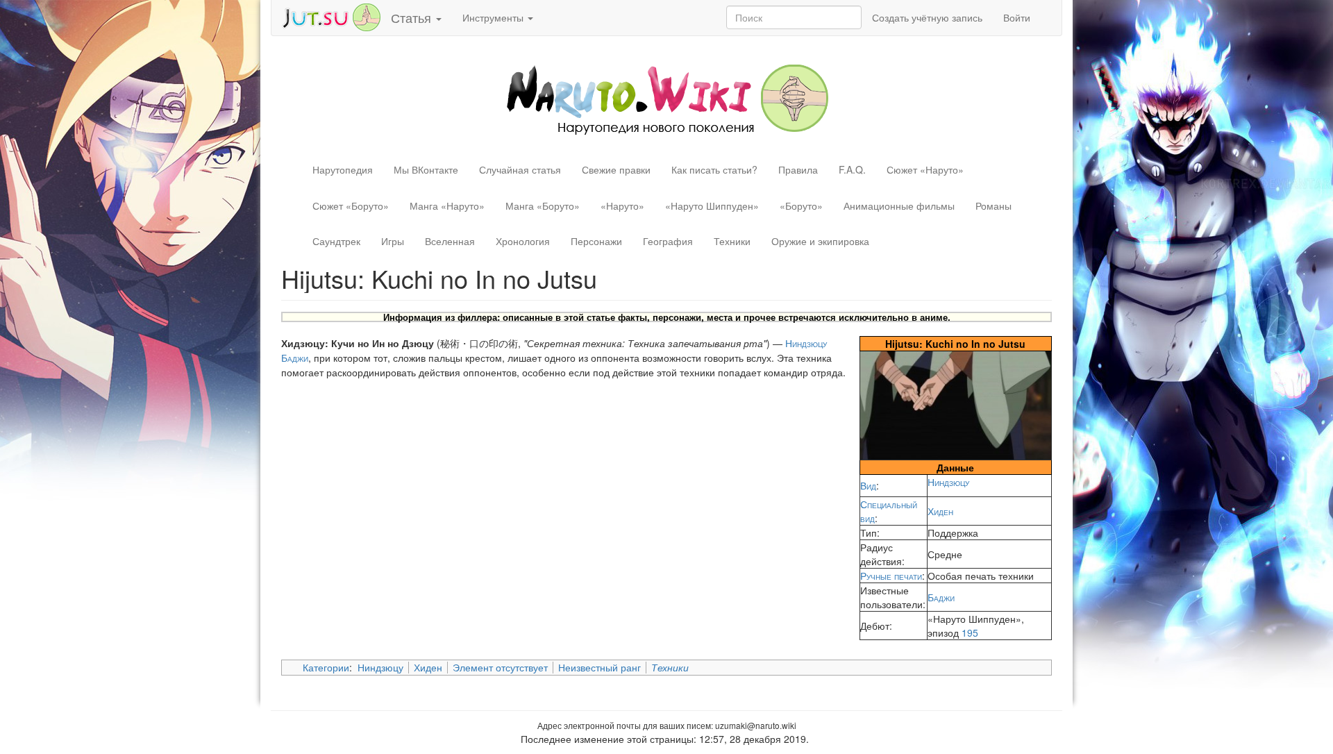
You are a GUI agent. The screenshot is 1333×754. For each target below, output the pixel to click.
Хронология (523, 241)
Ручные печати (891, 576)
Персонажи (596, 241)
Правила (798, 169)
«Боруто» (801, 205)
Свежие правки (616, 169)
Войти (1016, 17)
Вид (868, 485)
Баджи (941, 597)
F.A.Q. (852, 169)
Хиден (940, 511)
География (668, 241)
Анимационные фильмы (899, 205)
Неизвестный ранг (599, 667)
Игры (392, 241)
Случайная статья (520, 169)
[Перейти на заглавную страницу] (666, 98)
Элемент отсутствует (500, 667)
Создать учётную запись (927, 17)
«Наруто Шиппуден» (712, 205)
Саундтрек (336, 241)
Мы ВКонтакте (426, 169)
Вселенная (450, 241)
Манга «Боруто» (542, 205)
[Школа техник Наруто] (331, 16)
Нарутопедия (342, 169)
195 (970, 632)
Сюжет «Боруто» (350, 205)
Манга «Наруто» (447, 205)
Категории (326, 667)
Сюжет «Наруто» (925, 169)
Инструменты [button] (494, 17)
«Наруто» (622, 205)
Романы (993, 205)
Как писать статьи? (714, 169)
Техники (732, 241)
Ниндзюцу (948, 482)
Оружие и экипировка (820, 241)
